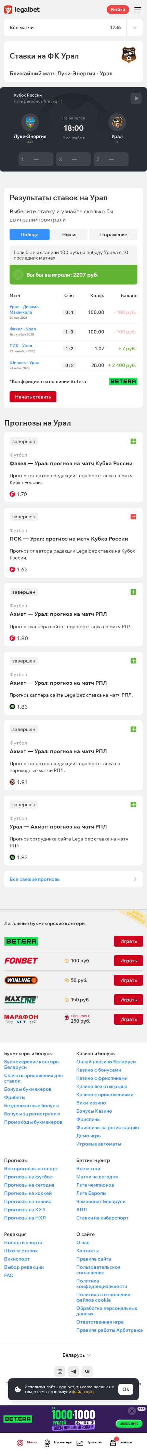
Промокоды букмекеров (33, 1122)
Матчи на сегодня (97, 1177)
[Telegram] (73, 1371)
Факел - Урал (23, 328)
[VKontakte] (87, 1371)
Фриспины (88, 1119)
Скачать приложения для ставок (33, 1078)
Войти (118, 10)
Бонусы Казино (94, 1111)
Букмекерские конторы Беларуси (31, 1064)
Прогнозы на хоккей (28, 1193)
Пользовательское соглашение (98, 1270)
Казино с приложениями (104, 1094)
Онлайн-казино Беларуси (106, 1062)
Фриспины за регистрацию (107, 1127)
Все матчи (88, 1168)
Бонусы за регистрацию (32, 1114)
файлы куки (83, 1391)
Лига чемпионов (95, 1185)
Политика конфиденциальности (101, 1283)
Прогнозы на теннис (27, 1201)
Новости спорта (23, 1242)
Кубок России (28, 95)
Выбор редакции (24, 1267)
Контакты (87, 1251)
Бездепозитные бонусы (31, 1105)
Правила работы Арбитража (109, 1330)
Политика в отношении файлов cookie (103, 1297)
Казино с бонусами (98, 1070)
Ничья (69, 234)
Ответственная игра (100, 1322)
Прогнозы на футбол (28, 1177)
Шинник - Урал (24, 362)
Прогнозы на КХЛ (24, 1209)
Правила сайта (93, 1259)
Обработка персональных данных (106, 1311)
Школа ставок (21, 1251)
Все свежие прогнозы (35, 879)
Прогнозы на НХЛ (25, 1218)
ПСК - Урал (21, 345)
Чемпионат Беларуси (100, 1201)
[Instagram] (59, 1371)
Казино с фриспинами (102, 1078)
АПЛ (81, 1209)
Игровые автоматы (98, 1144)
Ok (125, 1389)
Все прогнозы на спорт (31, 1168)
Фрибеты (14, 1097)
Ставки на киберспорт (102, 1218)
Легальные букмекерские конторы (44, 923)
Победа (30, 234)
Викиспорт (17, 1259)
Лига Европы (91, 1193)
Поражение (113, 234)
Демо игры (89, 1136)
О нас (83, 1242)
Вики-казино (91, 1103)
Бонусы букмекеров (28, 1089)
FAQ (9, 1275)
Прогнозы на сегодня (29, 1185)
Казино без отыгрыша (102, 1086)
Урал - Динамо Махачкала (24, 309)
